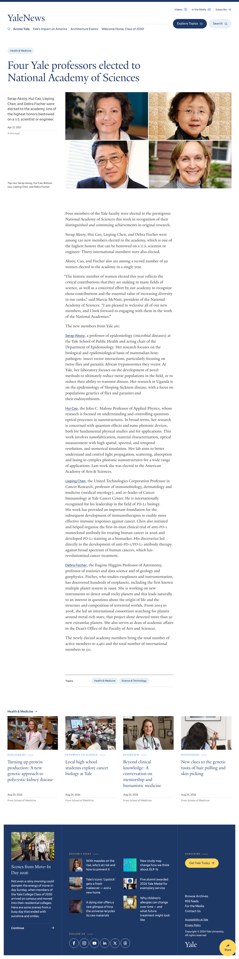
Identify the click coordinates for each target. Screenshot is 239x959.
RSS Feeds (192, 901)
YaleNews (26, 19)
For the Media (194, 906)
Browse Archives (196, 896)
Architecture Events (84, 29)
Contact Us (193, 911)
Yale (191, 945)
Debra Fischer (76, 565)
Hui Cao (71, 408)
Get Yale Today (199, 863)
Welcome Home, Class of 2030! (123, 29)
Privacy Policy (193, 925)
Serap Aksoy (75, 335)
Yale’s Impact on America (50, 29)
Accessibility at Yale (196, 919)
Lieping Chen (75, 481)
